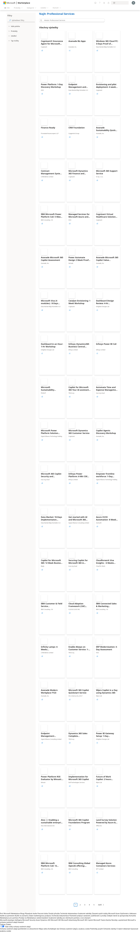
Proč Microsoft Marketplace (10, 913)
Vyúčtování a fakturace (128, 913)
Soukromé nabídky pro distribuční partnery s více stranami (70, 918)
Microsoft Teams (99, 920)
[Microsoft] (9, 3)
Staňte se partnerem (7, 916)
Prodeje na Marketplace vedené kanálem (33, 918)
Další (100, 905)
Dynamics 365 (45, 920)
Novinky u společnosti (119, 920)
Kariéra (108, 920)
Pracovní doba (43, 913)
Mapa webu (43, 929)
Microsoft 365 (56, 920)
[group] (42, 50)
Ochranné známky (109, 929)
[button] (40, 20)
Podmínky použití (96, 929)
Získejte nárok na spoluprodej (117, 916)
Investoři (21, 922)
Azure (38, 920)
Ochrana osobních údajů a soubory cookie (75, 929)
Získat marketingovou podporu (40, 916)
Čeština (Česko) (5, 924)
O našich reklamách (123, 929)
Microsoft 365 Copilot (85, 920)
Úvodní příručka (54, 913)
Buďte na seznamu (21, 916)
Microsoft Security (28, 920)
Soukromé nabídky (84, 913)
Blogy (22, 913)
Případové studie (31, 913)
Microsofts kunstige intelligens (11, 920)
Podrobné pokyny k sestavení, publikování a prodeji (88, 916)
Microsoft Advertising (69, 920)
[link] (52, 51)
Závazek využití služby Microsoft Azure (106, 913)
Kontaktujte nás (53, 929)
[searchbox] (23, 20)
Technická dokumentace (69, 913)
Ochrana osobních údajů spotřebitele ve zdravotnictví (19, 929)
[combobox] (72, 20)
